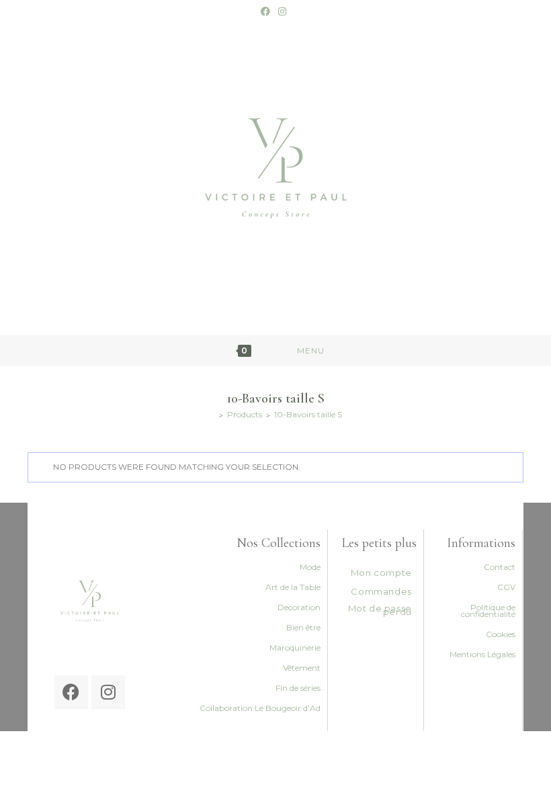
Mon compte (381, 572)
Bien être (303, 627)
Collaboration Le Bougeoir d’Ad (260, 708)
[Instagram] (108, 692)
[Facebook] (71, 692)
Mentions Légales (482, 654)
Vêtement (302, 668)
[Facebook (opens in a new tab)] (267, 11)
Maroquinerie (295, 647)
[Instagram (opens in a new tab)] (282, 11)
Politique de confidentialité (488, 610)
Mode (310, 567)
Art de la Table (293, 587)
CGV (506, 587)
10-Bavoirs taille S (308, 414)
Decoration (299, 607)
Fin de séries (298, 688)
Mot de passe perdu (380, 610)
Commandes (381, 591)
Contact (499, 567)
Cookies (500, 634)
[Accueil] (212, 414)
